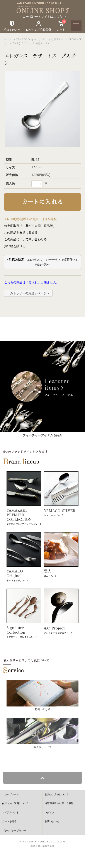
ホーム (8, 39)
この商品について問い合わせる (25, 239)
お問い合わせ (52, 821)
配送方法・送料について (15, 803)
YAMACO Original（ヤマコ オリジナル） (40, 39)
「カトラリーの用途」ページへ (28, 293)
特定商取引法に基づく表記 (59, 803)
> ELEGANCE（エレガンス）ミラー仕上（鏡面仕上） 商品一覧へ (43, 262)
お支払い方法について (57, 794)
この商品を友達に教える (21, 232)
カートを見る (9, 821)
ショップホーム (10, 794)
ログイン (49, 812)
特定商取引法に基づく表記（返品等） (30, 226)
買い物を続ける (15, 246)
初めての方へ (11, 29)
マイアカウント (10, 812)
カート (61, 26)
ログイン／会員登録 (38, 29)
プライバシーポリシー (14, 830)
